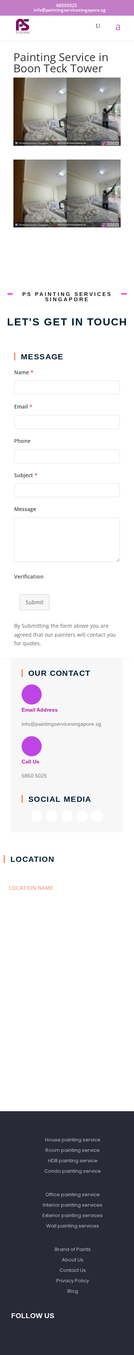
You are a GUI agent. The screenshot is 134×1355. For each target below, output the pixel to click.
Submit (35, 602)
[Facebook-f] (36, 816)
